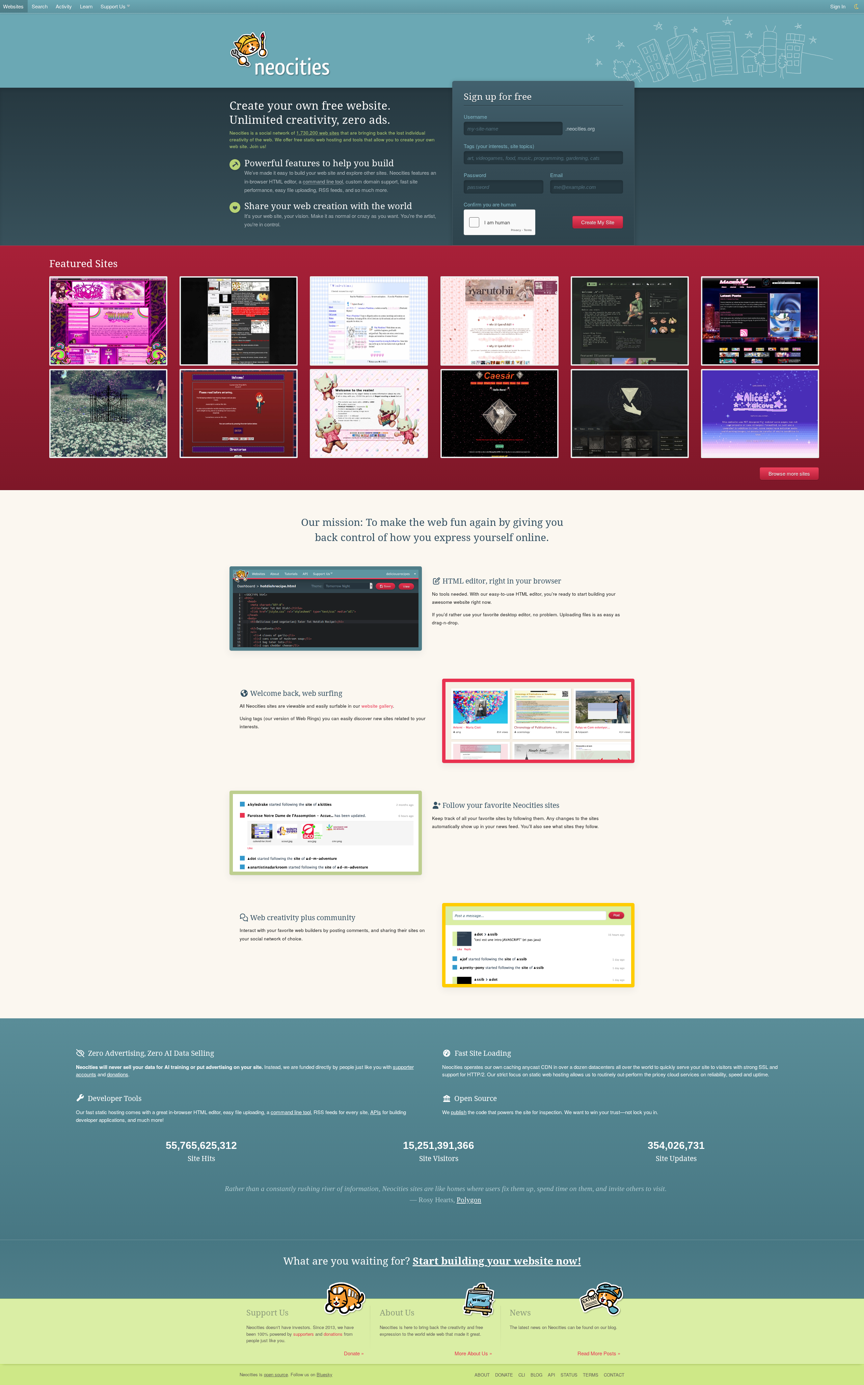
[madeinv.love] (760, 321)
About (482, 1375)
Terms (590, 1375)
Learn (86, 6)
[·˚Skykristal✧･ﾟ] (630, 321)
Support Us (113, 6)
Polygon (469, 1200)
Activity (64, 6)
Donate (352, 1353)
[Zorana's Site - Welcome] (239, 413)
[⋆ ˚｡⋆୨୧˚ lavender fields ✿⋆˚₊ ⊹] (108, 413)
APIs (375, 1111)
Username (475, 116)
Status (569, 1375)
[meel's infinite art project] (239, 321)
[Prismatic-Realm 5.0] (369, 413)
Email (556, 174)
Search (40, 6)
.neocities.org (580, 128)
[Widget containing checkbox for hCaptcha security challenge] (499, 222)
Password (475, 174)
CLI (521, 1375)
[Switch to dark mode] (856, 6)
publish (458, 1111)
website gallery (377, 706)
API (551, 1375)
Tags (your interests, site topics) (499, 145)
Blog (536, 1375)
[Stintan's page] (499, 321)
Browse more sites (789, 473)
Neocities (249, 1374)
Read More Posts (596, 1353)
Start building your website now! (497, 1261)
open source (276, 1374)
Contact (614, 1375)
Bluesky (324, 1374)
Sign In (837, 6)
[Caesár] (499, 413)
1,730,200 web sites (317, 133)
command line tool (323, 182)
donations (117, 1074)
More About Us (471, 1353)
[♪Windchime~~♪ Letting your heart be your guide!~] (369, 321)
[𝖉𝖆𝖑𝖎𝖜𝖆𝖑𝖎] (630, 413)
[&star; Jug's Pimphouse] (108, 321)
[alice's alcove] (760, 413)
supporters (303, 1334)
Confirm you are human (490, 204)
